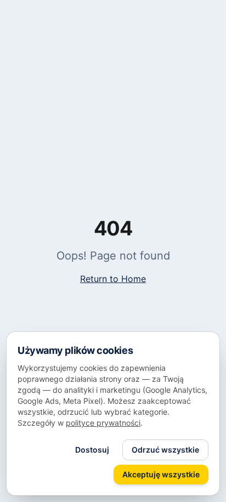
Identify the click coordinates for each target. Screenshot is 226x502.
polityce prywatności (103, 422)
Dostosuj (92, 449)
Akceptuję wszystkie (161, 474)
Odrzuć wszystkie (165, 449)
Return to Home (113, 278)
